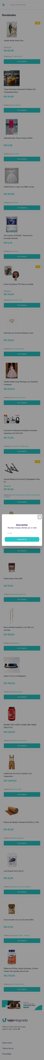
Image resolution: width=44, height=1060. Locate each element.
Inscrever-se (22, 539)
